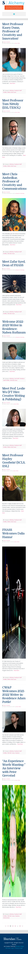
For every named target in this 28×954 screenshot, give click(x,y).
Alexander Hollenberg (20, 193)
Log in (12, 948)
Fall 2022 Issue (11, 253)
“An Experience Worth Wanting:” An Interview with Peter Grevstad (13, 768)
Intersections (6, 918)
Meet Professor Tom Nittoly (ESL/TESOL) (12, 104)
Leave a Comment (6, 42)
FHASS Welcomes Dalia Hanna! (13, 533)
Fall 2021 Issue (11, 753)
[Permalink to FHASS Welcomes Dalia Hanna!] (14, 603)
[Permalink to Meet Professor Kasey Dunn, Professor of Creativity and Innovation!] (14, 60)
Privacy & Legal (18, 948)
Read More (12, 83)
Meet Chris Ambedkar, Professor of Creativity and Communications (14, 181)
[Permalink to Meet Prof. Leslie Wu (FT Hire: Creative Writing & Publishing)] (14, 417)
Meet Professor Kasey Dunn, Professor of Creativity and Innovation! (12, 31)
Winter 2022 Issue (11, 447)
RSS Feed (8, 948)
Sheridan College (20, 946)
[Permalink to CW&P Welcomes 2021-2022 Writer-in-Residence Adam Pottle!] (14, 721)
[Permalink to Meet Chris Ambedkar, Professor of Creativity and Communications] (14, 214)
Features (17, 753)
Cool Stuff (16, 378)
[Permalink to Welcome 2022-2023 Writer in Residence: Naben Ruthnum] (14, 351)
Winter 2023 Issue (11, 92)
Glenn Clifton (17, 43)
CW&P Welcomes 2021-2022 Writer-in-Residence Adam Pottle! (14, 695)
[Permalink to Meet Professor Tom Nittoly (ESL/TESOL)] (14, 131)
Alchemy (12, 90)
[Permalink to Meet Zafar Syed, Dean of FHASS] (14, 284)
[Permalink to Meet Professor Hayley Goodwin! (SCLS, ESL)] (14, 488)
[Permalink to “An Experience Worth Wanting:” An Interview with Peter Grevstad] (14, 841)
